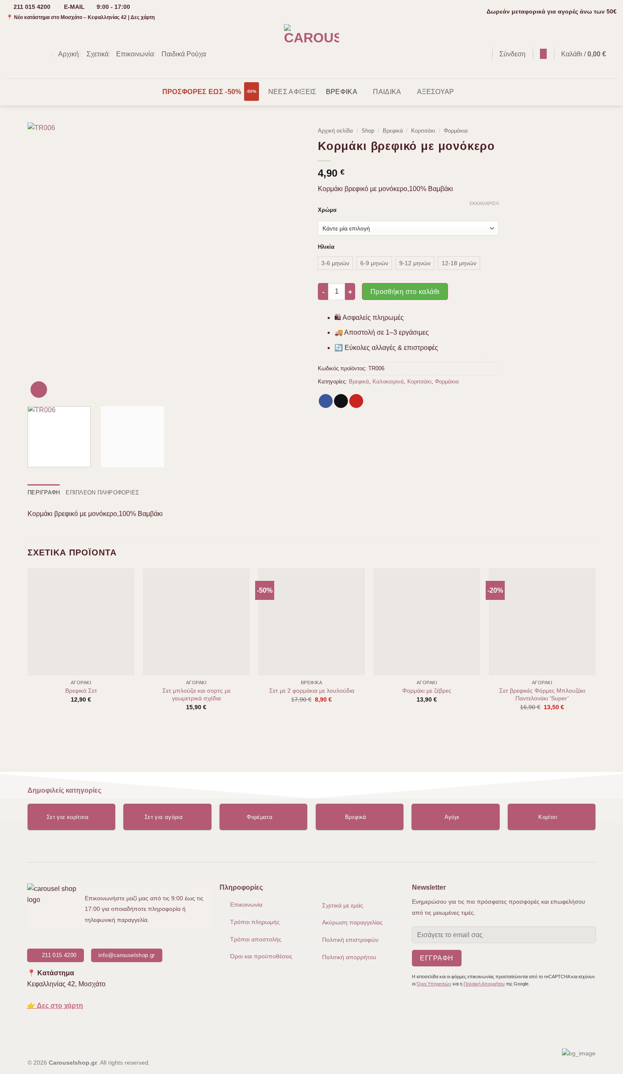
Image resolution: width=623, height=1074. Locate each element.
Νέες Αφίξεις (292, 91)
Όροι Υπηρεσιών (434, 983)
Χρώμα (327, 210)
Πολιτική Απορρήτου (484, 983)
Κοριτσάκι (423, 131)
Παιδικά (387, 91)
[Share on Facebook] (326, 401)
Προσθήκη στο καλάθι (405, 291)
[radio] (335, 263)
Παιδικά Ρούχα (183, 54)
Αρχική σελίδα (335, 131)
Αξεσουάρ (435, 91)
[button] (481, 54)
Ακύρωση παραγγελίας (352, 922)
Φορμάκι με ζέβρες (426, 690)
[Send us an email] (34, 54)
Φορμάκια (456, 131)
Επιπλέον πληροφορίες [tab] (102, 492)
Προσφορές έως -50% (202, 91)
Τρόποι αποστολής (255, 939)
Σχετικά (97, 54)
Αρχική (68, 54)
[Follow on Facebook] (11, 54)
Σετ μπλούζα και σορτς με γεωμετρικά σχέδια (196, 694)
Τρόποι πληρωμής (255, 922)
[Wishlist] (543, 53)
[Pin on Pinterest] (356, 401)
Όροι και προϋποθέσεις (261, 956)
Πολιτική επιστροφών (350, 939)
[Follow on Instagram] (22, 54)
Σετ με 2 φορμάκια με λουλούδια (311, 690)
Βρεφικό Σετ (81, 690)
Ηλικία (326, 247)
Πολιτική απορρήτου (349, 957)
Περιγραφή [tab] (44, 492)
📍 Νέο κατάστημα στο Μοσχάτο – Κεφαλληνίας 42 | (80, 17)
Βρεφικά (341, 91)
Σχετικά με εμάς (342, 905)
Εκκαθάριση (484, 203)
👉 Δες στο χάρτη (55, 1005)
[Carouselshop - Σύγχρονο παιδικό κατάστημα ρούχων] (311, 50)
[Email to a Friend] (341, 401)
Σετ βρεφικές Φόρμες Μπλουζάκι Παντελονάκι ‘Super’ (542, 694)
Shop (368, 131)
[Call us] (45, 54)
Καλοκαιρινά (388, 381)
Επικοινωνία (135, 54)
